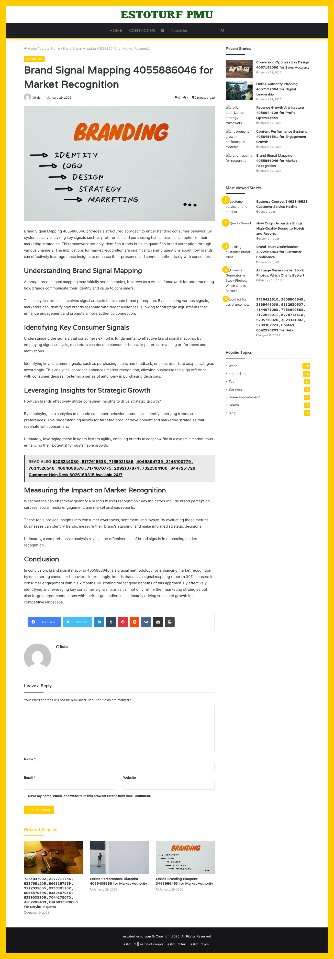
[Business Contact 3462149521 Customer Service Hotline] (239, 208)
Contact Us (142, 30)
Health (234, 405)
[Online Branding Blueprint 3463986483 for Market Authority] (185, 857)
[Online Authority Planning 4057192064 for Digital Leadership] (239, 90)
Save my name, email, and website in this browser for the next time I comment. (89, 796)
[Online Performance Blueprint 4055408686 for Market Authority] (119, 857)
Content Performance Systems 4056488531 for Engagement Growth (281, 136)
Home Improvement (244, 397)
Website (129, 777)
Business (236, 389)
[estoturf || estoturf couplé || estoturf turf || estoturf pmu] (167, 14)
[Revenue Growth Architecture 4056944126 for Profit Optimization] (239, 115)
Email (29, 777)
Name (30, 759)
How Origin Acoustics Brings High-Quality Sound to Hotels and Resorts (280, 228)
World (233, 366)
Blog (232, 413)
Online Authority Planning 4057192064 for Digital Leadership (277, 89)
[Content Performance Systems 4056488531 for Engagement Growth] (239, 139)
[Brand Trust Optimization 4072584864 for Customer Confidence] (239, 253)
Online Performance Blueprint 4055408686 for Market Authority (118, 881)
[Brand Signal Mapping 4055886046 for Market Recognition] (239, 162)
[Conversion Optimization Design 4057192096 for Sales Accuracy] (239, 69)
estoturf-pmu (50, 48)
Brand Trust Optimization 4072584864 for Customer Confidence (278, 251)
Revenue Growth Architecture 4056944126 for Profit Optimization (280, 112)
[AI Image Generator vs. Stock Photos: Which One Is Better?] (239, 280)
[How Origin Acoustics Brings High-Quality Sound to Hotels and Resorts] (239, 230)
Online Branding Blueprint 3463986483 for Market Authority (184, 881)
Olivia (37, 97)
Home (116, 30)
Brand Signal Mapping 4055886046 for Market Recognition (276, 160)
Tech (232, 381)
